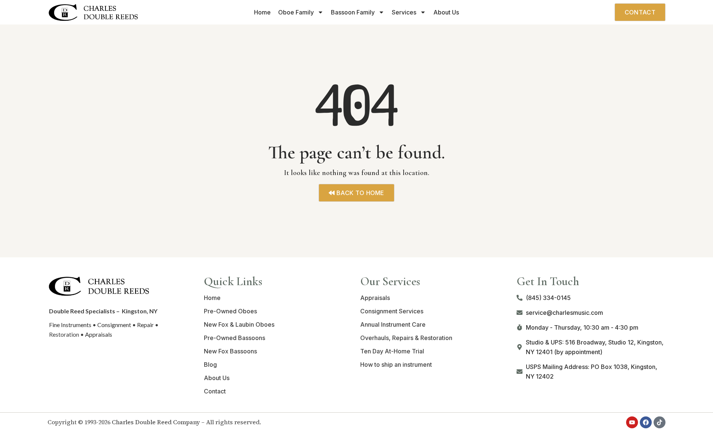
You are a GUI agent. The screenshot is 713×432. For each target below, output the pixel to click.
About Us (446, 12)
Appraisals (98, 334)
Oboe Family (296, 12)
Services (404, 12)
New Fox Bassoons (230, 351)
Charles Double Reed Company (156, 422)
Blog (210, 364)
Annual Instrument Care (393, 324)
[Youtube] (632, 422)
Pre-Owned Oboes (230, 311)
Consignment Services (391, 311)
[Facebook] (646, 422)
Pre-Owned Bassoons (234, 338)
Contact (215, 391)
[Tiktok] (659, 422)
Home (262, 12)
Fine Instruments (70, 324)
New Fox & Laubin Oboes (239, 324)
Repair (145, 324)
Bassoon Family (353, 12)
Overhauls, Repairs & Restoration (406, 338)
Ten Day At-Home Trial (392, 351)
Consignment (114, 324)
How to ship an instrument (396, 364)
